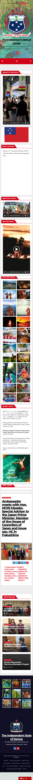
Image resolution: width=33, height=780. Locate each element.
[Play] (5, 123)
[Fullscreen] (28, 123)
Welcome (6, 760)
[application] (16, 100)
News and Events (6, 497)
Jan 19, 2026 (9, 631)
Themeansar (16, 757)
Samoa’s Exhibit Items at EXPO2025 (13, 448)
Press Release (7, 606)
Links (3, 766)
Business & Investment (25, 766)
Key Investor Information (12, 766)
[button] (30, 61)
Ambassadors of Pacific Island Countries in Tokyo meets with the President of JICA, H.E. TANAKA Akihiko (11, 573)
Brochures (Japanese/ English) (14, 768)
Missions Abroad (16, 763)
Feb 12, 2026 (9, 613)
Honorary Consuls (25, 763)
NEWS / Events (25, 760)
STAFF (24, 768)
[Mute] (25, 123)
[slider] (15, 215)
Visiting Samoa (6, 763)
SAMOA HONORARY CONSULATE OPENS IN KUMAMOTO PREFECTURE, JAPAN (23, 573)
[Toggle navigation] (17, 61)
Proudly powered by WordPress (11, 755)
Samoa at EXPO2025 (15, 760)
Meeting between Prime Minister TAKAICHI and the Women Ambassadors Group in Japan (16, 629)
